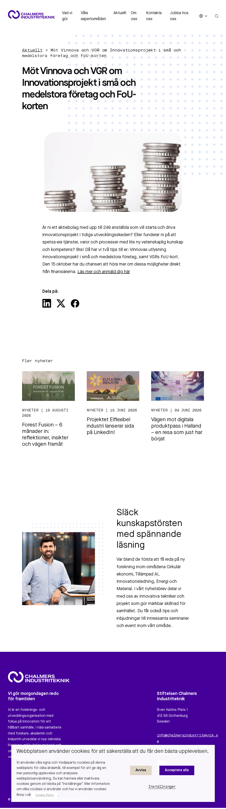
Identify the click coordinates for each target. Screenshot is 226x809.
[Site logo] (31, 14)
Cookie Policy (45, 795)
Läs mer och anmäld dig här (103, 272)
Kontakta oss (154, 16)
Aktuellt (119, 13)
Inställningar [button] (162, 787)
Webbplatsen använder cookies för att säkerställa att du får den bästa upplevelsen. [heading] (113, 751)
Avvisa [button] (141, 770)
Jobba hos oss (179, 16)
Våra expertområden (93, 16)
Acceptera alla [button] (177, 770)
